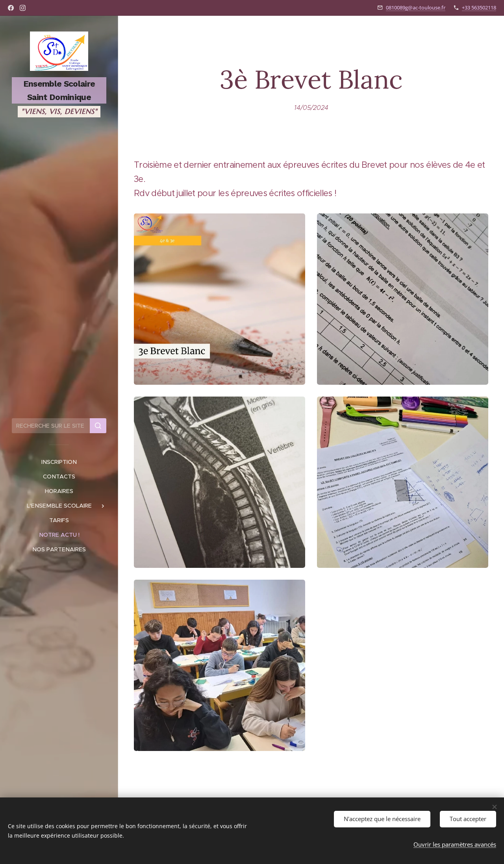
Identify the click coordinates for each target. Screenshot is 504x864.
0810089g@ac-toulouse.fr (415, 7)
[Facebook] (11, 8)
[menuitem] (59, 462)
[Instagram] (23, 8)
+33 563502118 (479, 7)
